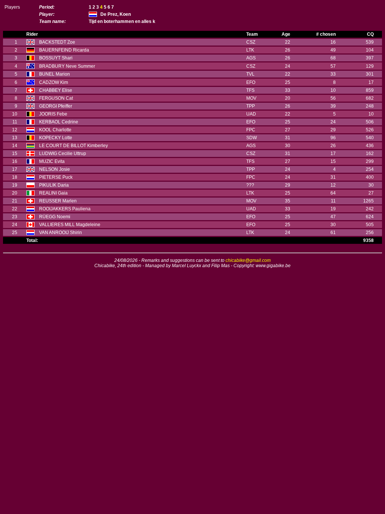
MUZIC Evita (52, 161)
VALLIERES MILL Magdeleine (69, 224)
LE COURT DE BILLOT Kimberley (73, 145)
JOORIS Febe (53, 114)
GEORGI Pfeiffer (55, 106)
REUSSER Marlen (58, 201)
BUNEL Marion (54, 74)
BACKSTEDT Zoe (57, 42)
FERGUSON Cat (56, 98)
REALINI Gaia (53, 193)
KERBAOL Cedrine (58, 122)
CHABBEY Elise (55, 90)
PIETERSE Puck (56, 177)
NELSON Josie (54, 169)
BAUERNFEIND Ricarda (64, 50)
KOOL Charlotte (55, 129)
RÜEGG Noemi (54, 216)
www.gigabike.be (273, 265)
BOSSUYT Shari (56, 58)
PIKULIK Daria (54, 185)
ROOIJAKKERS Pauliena (65, 208)
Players (12, 7)
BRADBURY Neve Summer (67, 66)
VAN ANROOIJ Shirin (60, 232)
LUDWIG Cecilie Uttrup (62, 153)
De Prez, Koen (115, 14)
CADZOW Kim (53, 82)
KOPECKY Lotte (55, 137)
